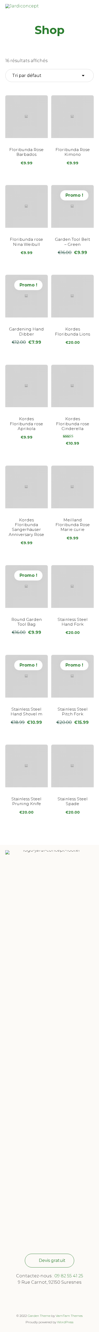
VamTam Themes (69, 1316)
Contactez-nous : (35, 1275)
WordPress (65, 1322)
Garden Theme (39, 1316)
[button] (49, 1260)
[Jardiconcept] (22, 8)
